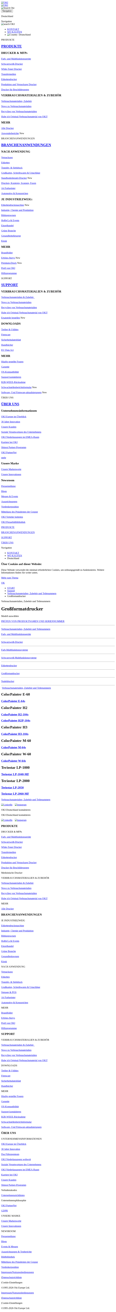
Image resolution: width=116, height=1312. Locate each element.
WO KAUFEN (14, 32)
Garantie (5, 367)
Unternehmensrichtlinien (13, 1195)
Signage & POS (8, 992)
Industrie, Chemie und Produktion (17, 210)
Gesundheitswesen (10, 956)
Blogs (4, 491)
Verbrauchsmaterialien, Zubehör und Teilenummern (31, 593)
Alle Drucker (7, 128)
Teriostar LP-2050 (12, 787)
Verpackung (7, 157)
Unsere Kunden (8, 427)
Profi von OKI (8, 268)
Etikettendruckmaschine (12, 205)
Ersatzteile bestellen (10, 317)
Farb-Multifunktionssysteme (14, 650)
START (11, 588)
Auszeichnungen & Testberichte (16, 1251)
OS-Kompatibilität (10, 372)
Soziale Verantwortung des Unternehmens (21, 432)
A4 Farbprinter (8, 188)
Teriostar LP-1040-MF (15, 774)
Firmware (5, 334)
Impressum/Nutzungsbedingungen (17, 1272)
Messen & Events (9, 496)
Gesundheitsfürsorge (11, 236)
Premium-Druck (9, 263)
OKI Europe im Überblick (13, 416)
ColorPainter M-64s (13, 747)
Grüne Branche (8, 230)
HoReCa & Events (10, 220)
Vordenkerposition (10, 506)
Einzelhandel (7, 225)
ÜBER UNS (10, 404)
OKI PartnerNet (8, 452)
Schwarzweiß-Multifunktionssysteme (19, 657)
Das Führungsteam (10, 1154)
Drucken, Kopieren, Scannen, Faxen (18, 183)
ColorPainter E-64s (13, 701)
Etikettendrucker (9, 79)
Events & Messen (9, 1246)
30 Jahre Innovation (10, 421)
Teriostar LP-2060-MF (15, 793)
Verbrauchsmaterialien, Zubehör (16, 101)
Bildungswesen (8, 215)
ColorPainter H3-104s (14, 734)
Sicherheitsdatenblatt (11, 339)
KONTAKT (13, 29)
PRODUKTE (11, 46)
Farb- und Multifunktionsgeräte (16, 58)
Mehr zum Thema (9, 577)
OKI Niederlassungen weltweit (16, 1159)
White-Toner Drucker (11, 69)
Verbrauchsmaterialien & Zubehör (18, 297)
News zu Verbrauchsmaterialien (16, 106)
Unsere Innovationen (11, 474)
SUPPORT (9, 285)
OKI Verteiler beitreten (12, 517)
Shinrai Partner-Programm (13, 447)
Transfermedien (8, 74)
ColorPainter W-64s (13, 760)
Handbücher (7, 345)
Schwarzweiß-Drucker (12, 64)
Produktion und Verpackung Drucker (19, 84)
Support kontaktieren (11, 377)
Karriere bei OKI (9, 442)
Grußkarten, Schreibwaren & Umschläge (20, 173)
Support (11, 590)
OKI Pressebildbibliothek (13, 522)
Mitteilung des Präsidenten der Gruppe (19, 512)
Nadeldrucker (7, 681)
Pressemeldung (8, 486)
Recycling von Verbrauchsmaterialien (19, 111)
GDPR (4, 1210)
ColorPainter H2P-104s (15, 720)
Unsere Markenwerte (11, 469)
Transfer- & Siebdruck (12, 167)
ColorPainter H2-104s (14, 714)
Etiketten (5, 162)
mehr (3, 457)
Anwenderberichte (10, 133)
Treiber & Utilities (9, 329)
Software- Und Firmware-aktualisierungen (21, 392)
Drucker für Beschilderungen (15, 89)
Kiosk (4, 241)
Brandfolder (7, 252)
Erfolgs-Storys (8, 258)
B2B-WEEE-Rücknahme (13, 382)
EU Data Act (7, 350)
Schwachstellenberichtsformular (16, 387)
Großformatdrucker (10, 673)
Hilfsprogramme (9, 273)
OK (3, 583)
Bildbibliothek (8, 1257)
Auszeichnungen (9, 501)
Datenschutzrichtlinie (12, 1277)
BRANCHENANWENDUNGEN (26, 145)
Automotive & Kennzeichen (14, 193)
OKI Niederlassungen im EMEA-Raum (20, 437)
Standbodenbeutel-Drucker (14, 178)
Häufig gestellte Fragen (12, 361)
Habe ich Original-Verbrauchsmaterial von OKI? (24, 116)
